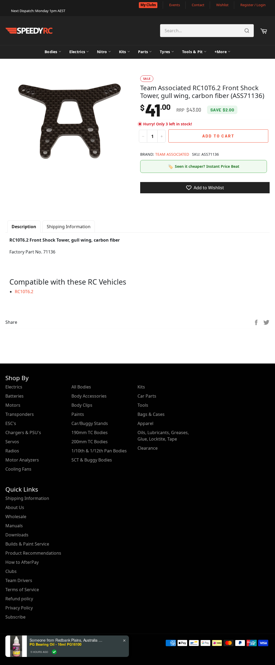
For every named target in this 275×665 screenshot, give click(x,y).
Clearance (148, 448)
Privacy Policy (19, 608)
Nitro (102, 51)
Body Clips (81, 405)
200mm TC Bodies (89, 442)
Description (24, 227)
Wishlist (222, 4)
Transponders (19, 414)
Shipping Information (69, 227)
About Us (14, 507)
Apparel (145, 423)
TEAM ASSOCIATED (172, 154)
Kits (122, 51)
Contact (198, 4)
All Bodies (81, 387)
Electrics (77, 51)
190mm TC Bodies (89, 432)
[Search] (247, 30)
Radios (12, 451)
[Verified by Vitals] (54, 651)
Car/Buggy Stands (89, 423)
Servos (12, 442)
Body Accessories (89, 396)
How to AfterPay (22, 562)
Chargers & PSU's (23, 432)
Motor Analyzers (22, 460)
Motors (12, 405)
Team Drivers (18, 580)
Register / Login (253, 4)
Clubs (11, 571)
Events (174, 4)
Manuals (14, 526)
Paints (77, 414)
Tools (143, 405)
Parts (143, 51)
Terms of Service (22, 590)
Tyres (165, 51)
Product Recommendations (33, 553)
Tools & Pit (192, 51)
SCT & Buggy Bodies (91, 460)
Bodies (51, 51)
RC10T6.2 (24, 292)
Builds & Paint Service (27, 544)
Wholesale (15, 516)
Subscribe (15, 617)
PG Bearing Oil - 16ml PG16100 (55, 644)
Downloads (16, 535)
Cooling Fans (18, 469)
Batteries (14, 396)
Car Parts (147, 396)
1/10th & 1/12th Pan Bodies (99, 451)
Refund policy (19, 599)
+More (221, 51)
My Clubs (148, 4)
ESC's (10, 423)
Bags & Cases (151, 414)
